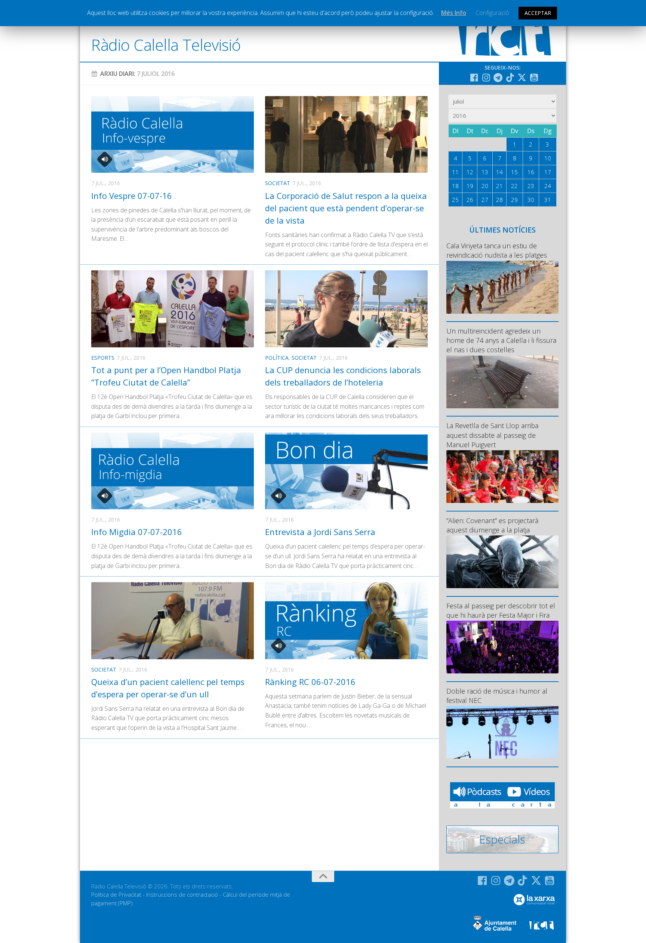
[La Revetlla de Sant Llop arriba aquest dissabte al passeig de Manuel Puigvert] (502, 476)
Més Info (453, 13)
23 (530, 186)
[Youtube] (533, 77)
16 (530, 172)
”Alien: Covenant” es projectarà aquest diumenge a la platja (492, 525)
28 (499, 199)
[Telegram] (497, 77)
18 (455, 186)
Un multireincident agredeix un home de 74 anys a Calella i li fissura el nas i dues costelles (501, 340)
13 (485, 172)
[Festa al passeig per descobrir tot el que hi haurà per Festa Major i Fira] (502, 647)
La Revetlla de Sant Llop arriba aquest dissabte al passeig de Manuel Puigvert (492, 435)
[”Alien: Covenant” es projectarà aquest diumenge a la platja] (502, 561)
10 (547, 158)
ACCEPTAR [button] (538, 12)
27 (485, 199)
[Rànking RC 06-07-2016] (346, 620)
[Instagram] (486, 77)
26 (470, 199)
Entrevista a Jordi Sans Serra (320, 531)
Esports (102, 357)
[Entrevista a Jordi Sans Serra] (346, 471)
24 (547, 186)
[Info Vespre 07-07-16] (172, 134)
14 (499, 172)
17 (547, 172)
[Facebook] (474, 77)
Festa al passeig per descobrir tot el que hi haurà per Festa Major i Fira (500, 610)
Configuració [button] (492, 13)
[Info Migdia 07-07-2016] (172, 471)
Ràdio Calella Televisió (166, 44)
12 (470, 172)
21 (499, 186)
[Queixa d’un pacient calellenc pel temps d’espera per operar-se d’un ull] (172, 620)
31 (547, 199)
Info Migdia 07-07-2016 (136, 531)
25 (455, 199)
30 (530, 199)
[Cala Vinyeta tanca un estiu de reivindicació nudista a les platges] (502, 287)
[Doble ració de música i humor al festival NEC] (502, 732)
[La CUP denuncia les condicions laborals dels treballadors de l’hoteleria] (346, 308)
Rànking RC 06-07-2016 (310, 681)
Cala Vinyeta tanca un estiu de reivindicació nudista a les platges (496, 250)
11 (455, 172)
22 (514, 186)
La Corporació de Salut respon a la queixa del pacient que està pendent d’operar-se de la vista (346, 208)
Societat (277, 183)
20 (485, 186)
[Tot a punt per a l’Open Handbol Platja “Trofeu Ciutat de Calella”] (172, 308)
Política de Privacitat (116, 894)
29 (514, 199)
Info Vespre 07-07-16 (131, 195)
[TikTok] (509, 77)
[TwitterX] (521, 77)
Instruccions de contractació (182, 894)
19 (470, 186)
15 (514, 172)
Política (277, 357)
